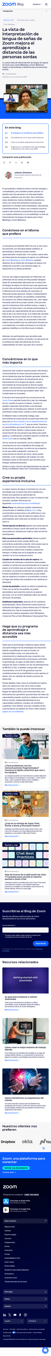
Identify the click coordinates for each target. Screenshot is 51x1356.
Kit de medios (10, 1266)
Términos (5, 1329)
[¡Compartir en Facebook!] (10, 162)
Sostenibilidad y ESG (12, 1258)
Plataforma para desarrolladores (17, 1270)
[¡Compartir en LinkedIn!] (22, 162)
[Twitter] (9, 1314)
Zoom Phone (7, 400)
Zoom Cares (9, 1262)
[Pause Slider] (43, 1147)
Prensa (7, 1254)
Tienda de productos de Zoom (16, 1282)
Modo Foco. (32, 510)
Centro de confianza (22, 1329)
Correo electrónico (9, 925)
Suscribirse (41, 943)
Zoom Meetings (12, 260)
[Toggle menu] (46, 4)
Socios (7, 1246)
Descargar (9, 1292)
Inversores (8, 1250)
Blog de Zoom (10, 1227)
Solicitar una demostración (16, 1168)
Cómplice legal (7, 1332)
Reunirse (36, 4)
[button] (45, 1350)
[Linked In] (4, 1314)
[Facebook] (20, 1314)
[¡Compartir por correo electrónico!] (28, 162)
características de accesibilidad (26, 503)
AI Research (9, 1274)
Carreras (8, 1238)
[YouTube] (15, 1314)
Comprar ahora (8, 1172)
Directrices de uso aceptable (37, 1329)
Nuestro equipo (10, 1234)
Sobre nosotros (10, 1221)
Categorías (8, 11)
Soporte (8, 1306)
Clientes (8, 1231)
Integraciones (10, 1242)
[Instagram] (25, 1314)
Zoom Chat (7, 438)
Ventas (7, 1299)
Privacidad (12, 1329)
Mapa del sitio (7, 1336)
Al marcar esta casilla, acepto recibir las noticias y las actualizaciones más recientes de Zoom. (22, 936)
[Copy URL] (4, 162)
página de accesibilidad (12, 711)
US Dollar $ (32, 1321)
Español (7, 1321)
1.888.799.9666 (31, 1194)
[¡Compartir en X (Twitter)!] (16, 162)
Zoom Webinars (27, 260)
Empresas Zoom (11, 1278)
